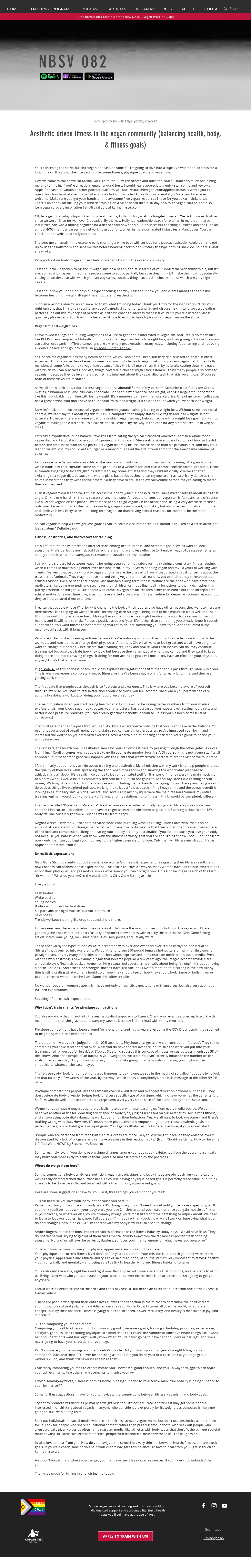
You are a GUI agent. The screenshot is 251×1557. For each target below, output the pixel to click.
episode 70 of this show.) (113, 348)
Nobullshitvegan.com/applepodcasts (157, 190)
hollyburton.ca (84, 234)
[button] (189, 9)
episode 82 (151, 121)
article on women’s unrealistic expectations (127, 862)
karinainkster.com (126, 207)
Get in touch (214, 1529)
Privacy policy (214, 1538)
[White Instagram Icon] (214, 1505)
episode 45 (47, 669)
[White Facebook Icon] (203, 1505)
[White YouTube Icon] (224, 1505)
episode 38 (205, 1051)
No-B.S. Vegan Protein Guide (152, 17)
